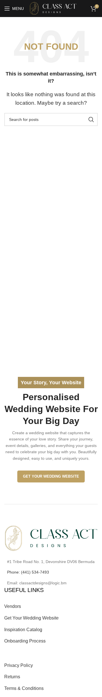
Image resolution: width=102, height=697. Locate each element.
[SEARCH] (91, 119)
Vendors (12, 606)
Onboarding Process (25, 641)
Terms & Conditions (24, 688)
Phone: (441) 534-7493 (28, 572)
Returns (12, 676)
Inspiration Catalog (23, 629)
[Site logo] (53, 8)
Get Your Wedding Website (51, 476)
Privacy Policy (18, 665)
